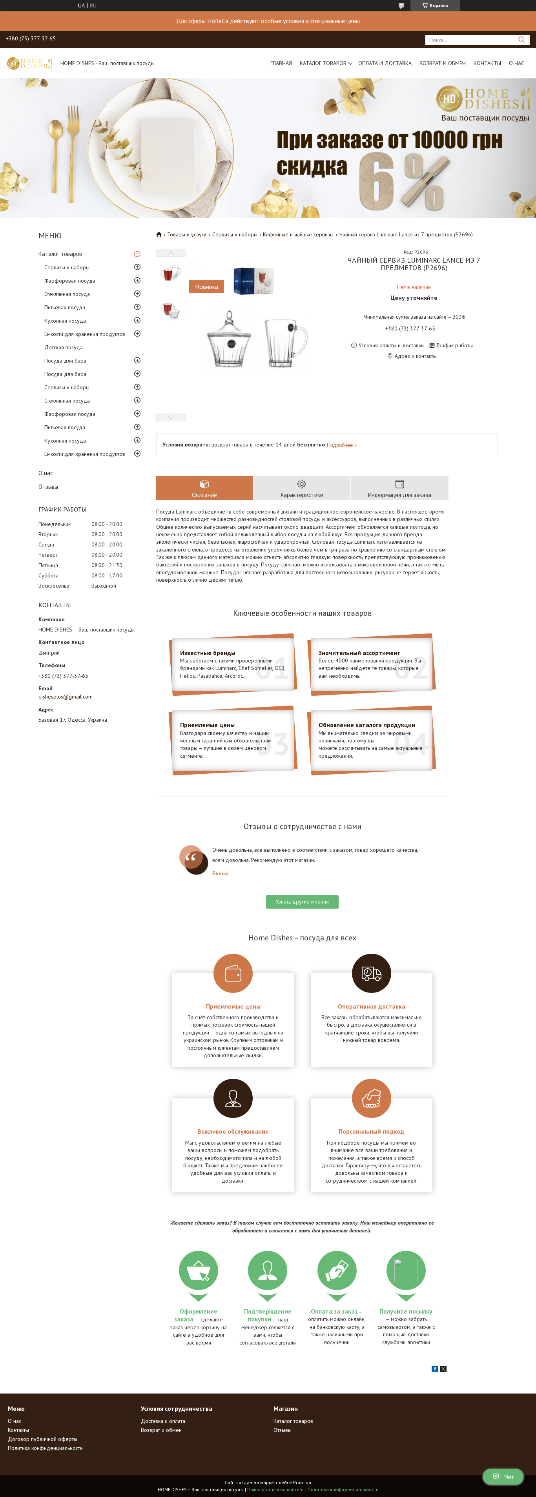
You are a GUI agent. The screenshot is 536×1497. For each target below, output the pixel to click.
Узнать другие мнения (302, 901)
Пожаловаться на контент (275, 1489)
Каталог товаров (323, 63)
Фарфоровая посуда (69, 280)
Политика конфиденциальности (45, 1448)
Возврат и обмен (442, 63)
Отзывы (48, 486)
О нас (516, 63)
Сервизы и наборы (66, 267)
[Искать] (521, 40)
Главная (281, 63)
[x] (443, 1370)
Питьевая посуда (64, 307)
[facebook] (435, 1370)
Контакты (487, 63)
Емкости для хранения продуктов (84, 334)
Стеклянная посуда (67, 294)
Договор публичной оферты (42, 1439)
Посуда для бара (65, 360)
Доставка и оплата (163, 1420)
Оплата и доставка (385, 63)
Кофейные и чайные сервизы (298, 234)
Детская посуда (63, 347)
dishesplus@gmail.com (65, 696)
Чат (509, 1476)
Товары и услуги (186, 234)
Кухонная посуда (65, 320)
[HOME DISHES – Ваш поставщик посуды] (29, 63)
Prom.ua (302, 1482)
